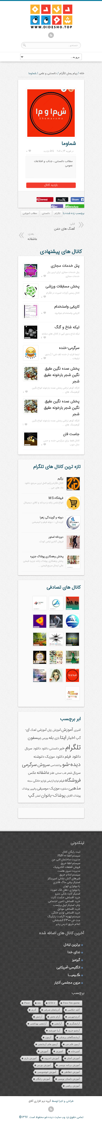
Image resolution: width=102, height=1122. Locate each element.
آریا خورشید (54, 1030)
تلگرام (57, 213)
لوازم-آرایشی (53, 781)
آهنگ (33, 730)
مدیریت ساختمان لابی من (66, 859)
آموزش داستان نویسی (69, 1079)
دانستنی (46, 213)
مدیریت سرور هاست (68, 871)
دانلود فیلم (73, 757)
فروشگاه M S (56, 498)
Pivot (27, 1003)
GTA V (51, 1003)
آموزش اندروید (51, 1058)
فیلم (61, 781)
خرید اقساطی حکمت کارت (65, 897)
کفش (38, 796)
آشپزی (77, 730)
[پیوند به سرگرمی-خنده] (30, 359)
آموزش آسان (73, 1058)
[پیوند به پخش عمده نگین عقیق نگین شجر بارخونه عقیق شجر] (30, 380)
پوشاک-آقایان (73, 796)
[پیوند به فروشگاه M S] (73, 509)
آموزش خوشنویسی (46, 1072)
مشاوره (64, 789)
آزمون (48, 1037)
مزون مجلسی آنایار (67, 983)
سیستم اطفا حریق (70, 863)
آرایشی (58, 1023)
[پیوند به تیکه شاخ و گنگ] (30, 339)
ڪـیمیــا (74, 975)
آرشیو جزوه (74, 1030)
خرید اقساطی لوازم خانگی (65, 912)
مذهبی (75, 788)
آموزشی (41, 730)
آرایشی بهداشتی (38, 1023)
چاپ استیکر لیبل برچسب (66, 905)
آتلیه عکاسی (74, 1009)
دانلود (45, 748)
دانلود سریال (33, 748)
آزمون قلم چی (72, 1044)
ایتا (63, 737)
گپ (31, 795)
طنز (52, 773)
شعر (69, 773)
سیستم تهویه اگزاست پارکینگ (63, 916)
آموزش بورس (44, 1065)
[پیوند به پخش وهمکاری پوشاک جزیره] (73, 568)
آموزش (67, 730)
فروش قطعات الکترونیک (66, 867)
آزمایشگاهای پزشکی (69, 1037)
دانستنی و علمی (48, 73)
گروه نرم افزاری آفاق (40, 1101)
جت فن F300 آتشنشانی (66, 920)
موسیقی (43, 789)
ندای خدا (74, 952)
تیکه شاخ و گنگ (67, 327)
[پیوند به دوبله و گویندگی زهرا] (73, 529)
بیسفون (34, 738)
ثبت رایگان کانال (71, 852)
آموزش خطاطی (72, 1072)
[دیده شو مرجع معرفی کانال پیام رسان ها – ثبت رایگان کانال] (47, 27)
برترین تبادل (72, 945)
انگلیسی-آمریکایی (68, 967)
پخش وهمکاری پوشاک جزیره (46, 556)
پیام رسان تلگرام (68, 73)
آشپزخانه (75, 1051)
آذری (33, 1009)
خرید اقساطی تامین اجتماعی (64, 901)
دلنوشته (38, 757)
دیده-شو (71, 764)
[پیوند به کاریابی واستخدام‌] (30, 318)
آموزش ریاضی (72, 1085)
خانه (81, 73)
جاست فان (71, 434)
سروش (43, 765)
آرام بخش (55, 1016)
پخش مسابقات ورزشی (62, 286)
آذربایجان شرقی (52, 1009)
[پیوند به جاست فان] (30, 445)
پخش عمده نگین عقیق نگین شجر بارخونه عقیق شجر (61, 375)
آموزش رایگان (43, 1079)
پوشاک (25, 789)
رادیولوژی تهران (71, 886)
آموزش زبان (54, 730)
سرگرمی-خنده (69, 348)
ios (39, 1003)
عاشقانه (43, 772)
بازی (56, 738)
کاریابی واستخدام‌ (66, 307)
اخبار (71, 738)
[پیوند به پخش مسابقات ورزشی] (30, 297)
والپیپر (33, 789)
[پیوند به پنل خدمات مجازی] (30, 277)
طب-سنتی (60, 773)
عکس (32, 773)
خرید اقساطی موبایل (69, 909)
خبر (62, 748)
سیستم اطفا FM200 (69, 855)
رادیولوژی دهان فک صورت (65, 890)
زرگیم (60, 478)
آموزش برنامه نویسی (69, 1065)
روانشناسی (56, 765)
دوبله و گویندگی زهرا (51, 517)
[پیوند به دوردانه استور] (73, 548)
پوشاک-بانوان (53, 795)
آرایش (39, 1016)
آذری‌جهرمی (74, 1016)
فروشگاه (73, 780)
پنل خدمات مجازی (65, 266)
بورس (45, 738)
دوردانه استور (56, 537)
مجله (29, 781)
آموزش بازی (30, 1058)
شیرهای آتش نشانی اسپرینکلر (64, 878)
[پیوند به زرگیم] (73, 490)
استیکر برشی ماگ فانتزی (66, 882)
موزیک (54, 788)
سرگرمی (29, 765)
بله (51, 738)
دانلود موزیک (54, 757)
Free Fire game (71, 1003)
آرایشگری (75, 1023)
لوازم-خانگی (39, 781)
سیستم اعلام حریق (70, 874)
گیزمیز (76, 960)
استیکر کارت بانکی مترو (67, 893)
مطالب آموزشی (30, 213)
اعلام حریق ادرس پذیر (68, 924)
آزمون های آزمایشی (48, 1044)
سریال (77, 773)
